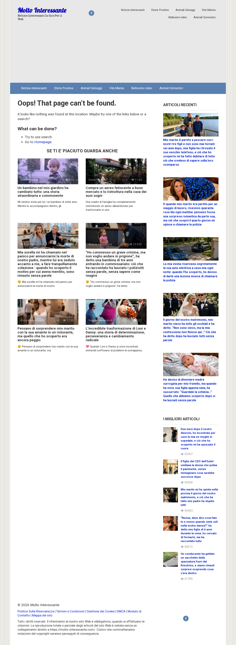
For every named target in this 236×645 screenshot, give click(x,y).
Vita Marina (209, 10)
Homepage (42, 142)
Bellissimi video (177, 17)
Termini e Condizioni (70, 611)
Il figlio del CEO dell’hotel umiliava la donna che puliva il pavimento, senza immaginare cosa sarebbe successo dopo (199, 469)
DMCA (121, 611)
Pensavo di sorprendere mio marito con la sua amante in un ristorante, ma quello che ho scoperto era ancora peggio (46, 334)
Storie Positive (160, 10)
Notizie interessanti (133, 10)
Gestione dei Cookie (100, 611)
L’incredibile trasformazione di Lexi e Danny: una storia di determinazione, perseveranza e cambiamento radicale (116, 334)
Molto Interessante (42, 10)
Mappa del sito (42, 615)
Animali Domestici (205, 17)
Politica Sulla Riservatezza (36, 611)
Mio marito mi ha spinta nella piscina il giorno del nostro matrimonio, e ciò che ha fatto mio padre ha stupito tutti (199, 497)
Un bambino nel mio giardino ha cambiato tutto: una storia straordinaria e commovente (43, 192)
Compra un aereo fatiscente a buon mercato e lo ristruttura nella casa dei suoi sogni (116, 192)
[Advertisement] (118, 52)
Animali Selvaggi (185, 10)
